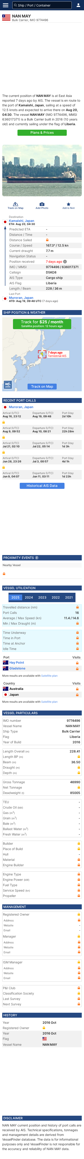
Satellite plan (49, 675)
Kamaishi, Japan (21, 221)
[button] (78, 5)
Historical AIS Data (42, 485)
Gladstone (17, 668)
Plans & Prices (42, 132)
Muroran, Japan (21, 298)
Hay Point (16, 662)
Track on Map (42, 386)
